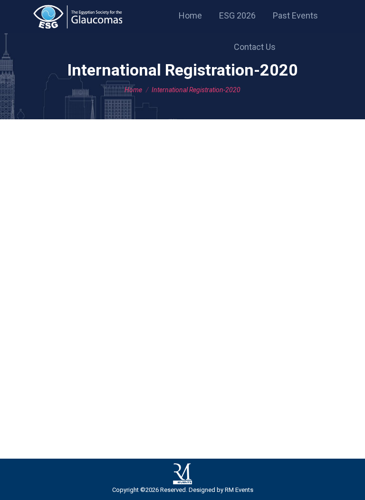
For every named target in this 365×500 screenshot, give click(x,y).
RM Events (239, 489)
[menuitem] (190, 16)
